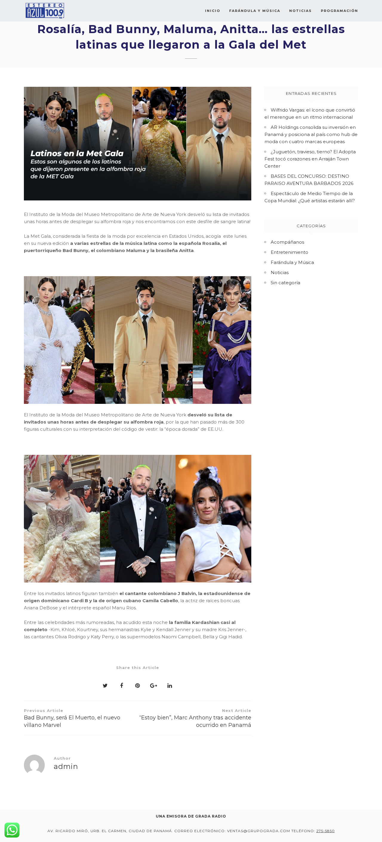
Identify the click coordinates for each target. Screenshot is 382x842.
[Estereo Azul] (45, 10)
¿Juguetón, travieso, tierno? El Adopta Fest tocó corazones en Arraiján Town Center (310, 159)
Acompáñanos (287, 242)
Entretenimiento (289, 252)
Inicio (212, 11)
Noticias (300, 11)
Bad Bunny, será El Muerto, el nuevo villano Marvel (72, 718)
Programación (339, 11)
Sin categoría (285, 282)
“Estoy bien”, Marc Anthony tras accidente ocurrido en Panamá (195, 718)
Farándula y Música (254, 11)
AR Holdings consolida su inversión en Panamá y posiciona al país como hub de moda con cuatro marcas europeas (311, 134)
